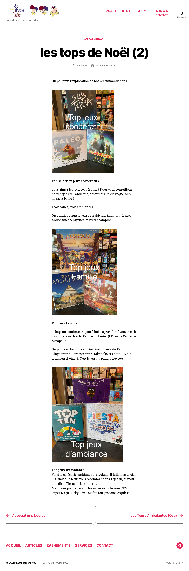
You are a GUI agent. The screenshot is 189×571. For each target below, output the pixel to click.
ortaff (83, 65)
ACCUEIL (111, 10)
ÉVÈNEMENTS (144, 10)
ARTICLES (126, 10)
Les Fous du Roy (26, 562)
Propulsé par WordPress (54, 562)
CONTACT (161, 15)
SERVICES (162, 10)
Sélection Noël (94, 39)
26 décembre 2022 (106, 65)
